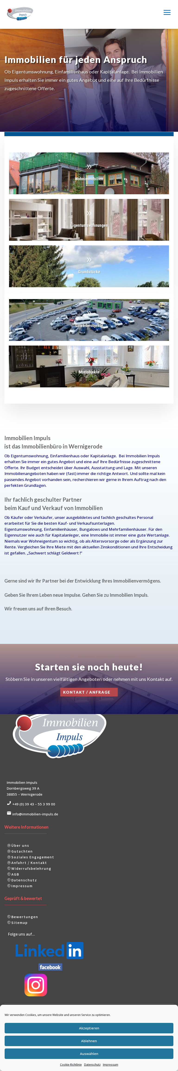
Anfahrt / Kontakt (29, 862)
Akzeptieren (89, 1028)
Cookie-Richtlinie (71, 1065)
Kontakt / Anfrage (86, 692)
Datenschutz (92, 1065)
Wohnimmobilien (89, 176)
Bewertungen (24, 916)
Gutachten (22, 851)
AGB (15, 874)
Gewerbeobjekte (89, 322)
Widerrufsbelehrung (31, 868)
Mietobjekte (89, 369)
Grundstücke (89, 269)
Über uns (20, 845)
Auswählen (89, 1053)
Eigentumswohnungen (89, 222)
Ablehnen (89, 1040)
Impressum (110, 1065)
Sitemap (19, 922)
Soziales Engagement (32, 857)
